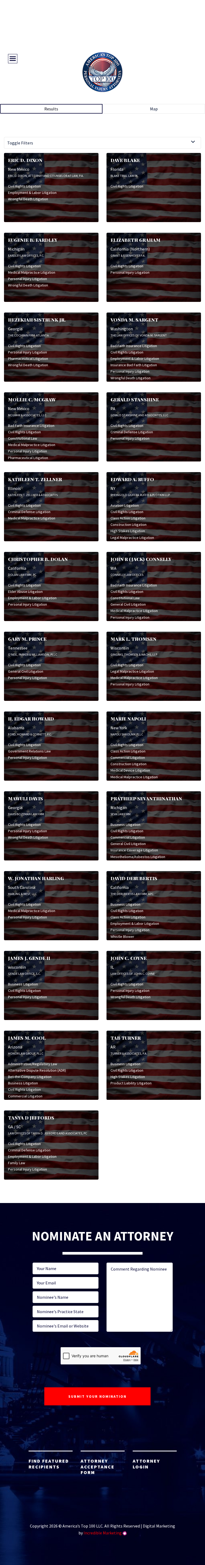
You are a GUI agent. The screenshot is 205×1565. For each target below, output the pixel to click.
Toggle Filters (20, 142)
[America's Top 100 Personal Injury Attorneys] (102, 72)
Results (51, 108)
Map (154, 108)
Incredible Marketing (103, 1532)
